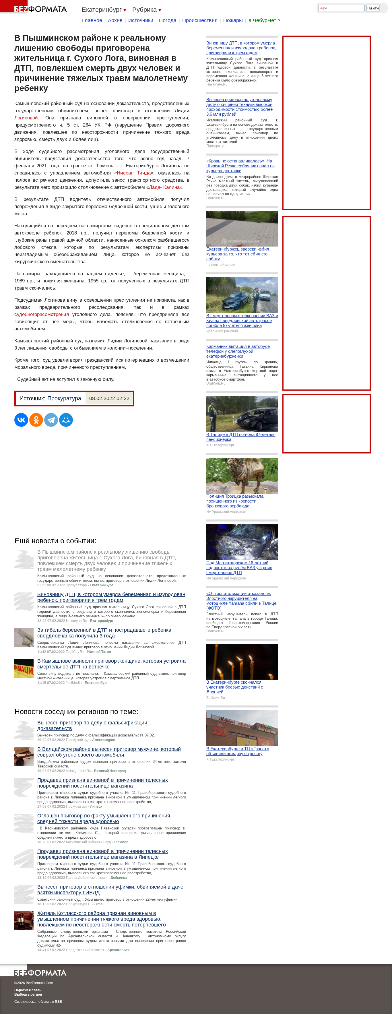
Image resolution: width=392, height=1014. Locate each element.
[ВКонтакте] (21, 420)
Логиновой (26, 118)
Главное (92, 20)
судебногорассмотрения (41, 314)
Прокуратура (64, 398)
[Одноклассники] (36, 420)
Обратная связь (27, 990)
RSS (58, 1002)
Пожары (233, 20)
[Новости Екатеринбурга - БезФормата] (34, 7)
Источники (140, 20)
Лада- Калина (164, 187)
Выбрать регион (28, 994)
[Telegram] (51, 420)
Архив (115, 20)
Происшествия (200, 20)
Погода (167, 20)
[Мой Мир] (66, 420)
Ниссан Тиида (134, 173)
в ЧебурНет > (265, 20)
